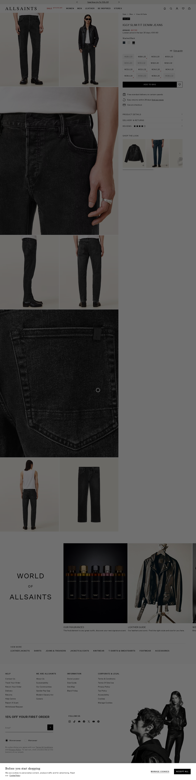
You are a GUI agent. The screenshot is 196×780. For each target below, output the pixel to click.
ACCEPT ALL (182, 771)
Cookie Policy (14, 775)
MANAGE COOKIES (160, 772)
